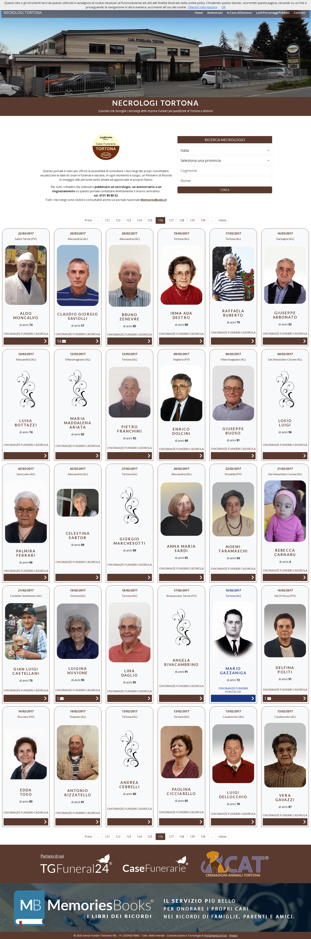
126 (160, 220)
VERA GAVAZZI (285, 797)
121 (107, 220)
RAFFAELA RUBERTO (233, 313)
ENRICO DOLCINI (181, 431)
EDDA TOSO (26, 792)
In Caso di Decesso (239, 12)
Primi (88, 220)
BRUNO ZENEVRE (129, 316)
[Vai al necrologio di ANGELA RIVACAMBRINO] (201, 698)
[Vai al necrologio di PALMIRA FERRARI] (45, 577)
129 (192, 220)
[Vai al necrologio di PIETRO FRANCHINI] (149, 456)
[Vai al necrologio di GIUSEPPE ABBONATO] (304, 341)
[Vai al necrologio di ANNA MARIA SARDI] (201, 577)
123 (128, 220)
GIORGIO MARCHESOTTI (130, 541)
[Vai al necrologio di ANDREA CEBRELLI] (149, 822)
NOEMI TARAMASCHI (233, 548)
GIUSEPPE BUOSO (233, 431)
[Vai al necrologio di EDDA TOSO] (45, 822)
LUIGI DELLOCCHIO (233, 794)
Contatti (299, 12)
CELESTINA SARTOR (78, 535)
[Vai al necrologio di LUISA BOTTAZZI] (45, 456)
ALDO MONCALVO (26, 315)
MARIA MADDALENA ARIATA (77, 422)
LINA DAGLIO (129, 673)
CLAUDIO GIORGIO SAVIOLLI (77, 316)
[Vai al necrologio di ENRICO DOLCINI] (201, 456)
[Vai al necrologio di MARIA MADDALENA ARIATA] (97, 456)
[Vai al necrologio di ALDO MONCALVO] (45, 341)
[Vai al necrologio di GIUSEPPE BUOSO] (252, 456)
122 (118, 220)
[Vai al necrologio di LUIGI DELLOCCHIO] (252, 822)
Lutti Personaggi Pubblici (272, 12)
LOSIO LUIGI (285, 422)
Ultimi (222, 220)
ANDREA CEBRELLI (129, 784)
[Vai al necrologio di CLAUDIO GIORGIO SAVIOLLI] (97, 341)
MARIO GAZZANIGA (233, 670)
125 (149, 220)
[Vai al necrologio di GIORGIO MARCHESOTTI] (149, 577)
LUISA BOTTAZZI (26, 422)
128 (181, 220)
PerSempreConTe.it (215, 935)
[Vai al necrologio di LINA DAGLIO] (149, 698)
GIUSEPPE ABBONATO (285, 315)
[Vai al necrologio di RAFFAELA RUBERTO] (252, 341)
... (98, 220)
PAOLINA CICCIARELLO (181, 791)
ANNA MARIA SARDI (181, 548)
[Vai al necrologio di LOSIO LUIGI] (304, 456)
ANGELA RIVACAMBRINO (181, 662)
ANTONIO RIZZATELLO (77, 792)
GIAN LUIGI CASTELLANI (25, 671)
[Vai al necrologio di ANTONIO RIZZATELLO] (97, 822)
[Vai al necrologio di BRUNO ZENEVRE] (149, 341)
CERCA (224, 190)
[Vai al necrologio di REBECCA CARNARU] (304, 577)
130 (202, 220)
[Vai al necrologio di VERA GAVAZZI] (304, 822)
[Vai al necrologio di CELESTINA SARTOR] (97, 577)
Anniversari (215, 12)
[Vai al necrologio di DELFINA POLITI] (304, 698)
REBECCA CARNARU (285, 552)
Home (199, 12)
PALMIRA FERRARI (26, 553)
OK (224, 7)
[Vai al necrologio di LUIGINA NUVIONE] (97, 698)
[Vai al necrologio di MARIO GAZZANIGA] (252, 698)
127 (171, 220)
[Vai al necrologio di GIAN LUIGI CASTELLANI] (45, 698)
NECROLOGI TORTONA (23, 12)
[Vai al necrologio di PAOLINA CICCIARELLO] (201, 822)
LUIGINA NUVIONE (77, 670)
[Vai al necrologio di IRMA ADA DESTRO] (201, 341)
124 (139, 220)
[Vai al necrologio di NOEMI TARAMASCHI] (252, 577)
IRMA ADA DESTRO (181, 315)
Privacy (233, 935)
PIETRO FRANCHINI (129, 429)
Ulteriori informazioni (202, 7)
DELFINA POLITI (285, 669)
